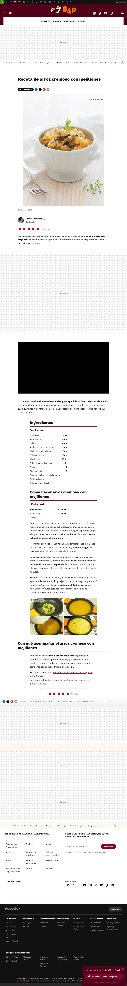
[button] (35, 218)
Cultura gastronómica (52, 853)
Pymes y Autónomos (112, 928)
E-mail (122, 13)
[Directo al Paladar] (63, 10)
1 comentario (27, 89)
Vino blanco (90, 701)
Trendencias (95, 923)
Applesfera (10, 930)
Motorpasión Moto (78, 928)
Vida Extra (27, 927)
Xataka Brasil (11, 961)
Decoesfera (95, 927)
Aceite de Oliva (63, 63)
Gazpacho (50, 826)
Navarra (94, 63)
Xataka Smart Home (11, 935)
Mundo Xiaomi (12, 941)
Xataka (8, 923)
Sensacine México (44, 958)
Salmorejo (62, 826)
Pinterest (96, 885)
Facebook (117, 13)
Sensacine (44, 923)
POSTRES (45, 21)
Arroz (53, 701)
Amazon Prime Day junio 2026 (13, 870)
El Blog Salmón (113, 923)
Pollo (8, 860)
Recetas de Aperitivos (31, 853)
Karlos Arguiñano (46, 63)
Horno (29, 868)
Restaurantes (52, 860)
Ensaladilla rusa (36, 826)
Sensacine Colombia (44, 964)
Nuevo (10, 13)
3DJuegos (27, 923)
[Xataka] (2, 2)
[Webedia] (12, 908)
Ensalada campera (77, 826)
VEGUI (81, 21)
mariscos (63, 701)
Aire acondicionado (79, 63)
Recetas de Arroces (38, 701)
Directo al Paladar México (63, 958)
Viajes (8, 852)
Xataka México (12, 957)
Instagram (111, 13)
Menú (5, 13)
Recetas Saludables (31, 862)
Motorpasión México (78, 958)
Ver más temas (13, 881)
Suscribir (108, 846)
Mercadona (26, 63)
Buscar (16, 13)
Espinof (43, 927)
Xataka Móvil (11, 927)
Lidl (35, 63)
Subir (113, 909)
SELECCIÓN (69, 21)
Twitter (40, 89)
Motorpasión (78, 923)
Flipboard (44, 89)
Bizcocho (103, 63)
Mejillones (76, 701)
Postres (29, 844)
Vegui (48, 844)
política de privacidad (98, 852)
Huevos (49, 868)
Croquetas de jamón (96, 826)
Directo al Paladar (61, 924)
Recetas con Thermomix (12, 845)
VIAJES (57, 21)
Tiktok (100, 13)
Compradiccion (96, 930)
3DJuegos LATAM (27, 958)
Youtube (106, 13)
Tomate (114, 63)
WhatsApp (94, 13)
